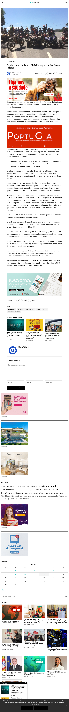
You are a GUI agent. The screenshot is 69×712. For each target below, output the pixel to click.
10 (25, 574)
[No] (67, 705)
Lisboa (16, 496)
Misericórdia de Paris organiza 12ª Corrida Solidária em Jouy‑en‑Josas (52, 336)
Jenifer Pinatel (30, 624)
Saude (25, 498)
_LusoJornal (7, 624)
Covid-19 (36, 490)
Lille (13, 496)
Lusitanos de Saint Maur (28, 496)
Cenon (38, 309)
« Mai (2, 590)
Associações (11, 61)
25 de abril (3, 486)
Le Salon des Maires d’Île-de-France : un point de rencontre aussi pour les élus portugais (10, 646)
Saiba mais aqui (41, 708)
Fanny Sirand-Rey (8, 649)
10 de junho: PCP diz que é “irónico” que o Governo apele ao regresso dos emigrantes (33, 643)
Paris (60, 496)
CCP (32, 486)
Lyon (36, 496)
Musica (50, 496)
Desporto (52, 489)
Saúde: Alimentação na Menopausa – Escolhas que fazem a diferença (56, 673)
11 (34, 574)
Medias (44, 496)
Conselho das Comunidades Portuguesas (23, 490)
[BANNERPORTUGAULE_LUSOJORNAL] (34, 136)
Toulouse (30, 498)
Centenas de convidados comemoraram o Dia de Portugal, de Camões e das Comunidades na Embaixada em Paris (57, 622)
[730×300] (34, 89)
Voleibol (33, 498)
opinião (55, 496)
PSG (17, 498)
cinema (40, 486)
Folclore (38, 493)
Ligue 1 (9, 496)
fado (35, 493)
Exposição (31, 493)
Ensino (26, 493)
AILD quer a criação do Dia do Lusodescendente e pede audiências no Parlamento (15, 335)
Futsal (57, 493)
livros (20, 496)
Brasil (28, 486)
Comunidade (50, 486)
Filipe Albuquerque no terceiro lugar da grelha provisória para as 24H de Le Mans (57, 649)
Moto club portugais (14, 311)
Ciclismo (35, 486)
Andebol (8, 486)
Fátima (45, 309)
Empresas (19, 493)
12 (44, 574)
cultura (43, 489)
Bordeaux (21, 309)
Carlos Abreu (30, 309)
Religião (21, 498)
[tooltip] (43, 73)
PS (14, 498)
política (11, 498)
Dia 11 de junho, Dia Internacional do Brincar (34, 674)
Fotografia (44, 493)
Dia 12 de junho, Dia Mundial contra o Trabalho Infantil (10, 622)
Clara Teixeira (17, 72)
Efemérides (6, 493)
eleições (13, 493)
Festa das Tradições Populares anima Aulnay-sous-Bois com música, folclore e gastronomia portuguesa (34, 335)
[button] (66, 596)
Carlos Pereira (52, 626)
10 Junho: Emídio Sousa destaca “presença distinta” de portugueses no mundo (11, 674)
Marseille (41, 496)
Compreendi (27, 708)
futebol (51, 493)
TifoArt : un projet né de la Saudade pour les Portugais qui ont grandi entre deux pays (33, 621)
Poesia (6, 498)
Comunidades (7, 490)
